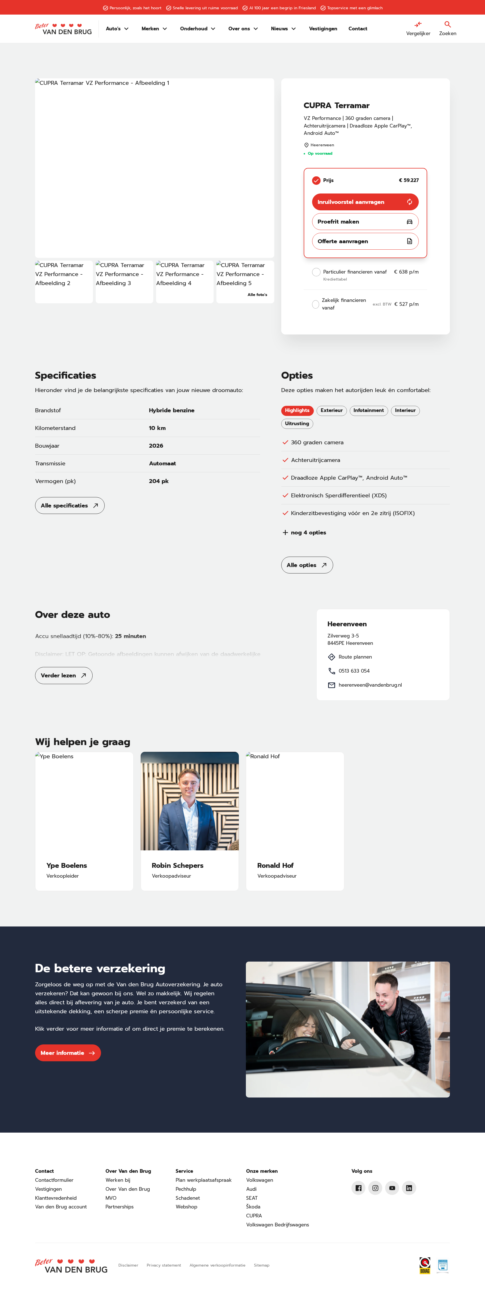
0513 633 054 (354, 671)
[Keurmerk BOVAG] (425, 1265)
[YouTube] (392, 1188)
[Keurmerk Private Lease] (442, 1265)
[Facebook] (358, 1188)
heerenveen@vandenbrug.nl (370, 685)
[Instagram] (375, 1188)
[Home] (63, 29)
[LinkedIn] (409, 1188)
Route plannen (355, 657)
